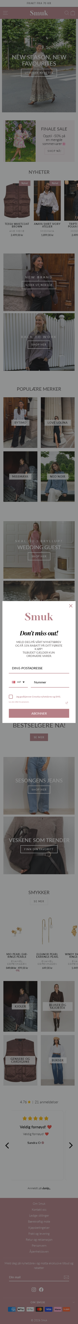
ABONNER (39, 713)
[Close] (71, 606)
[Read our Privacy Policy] (66, 702)
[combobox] (18, 682)
